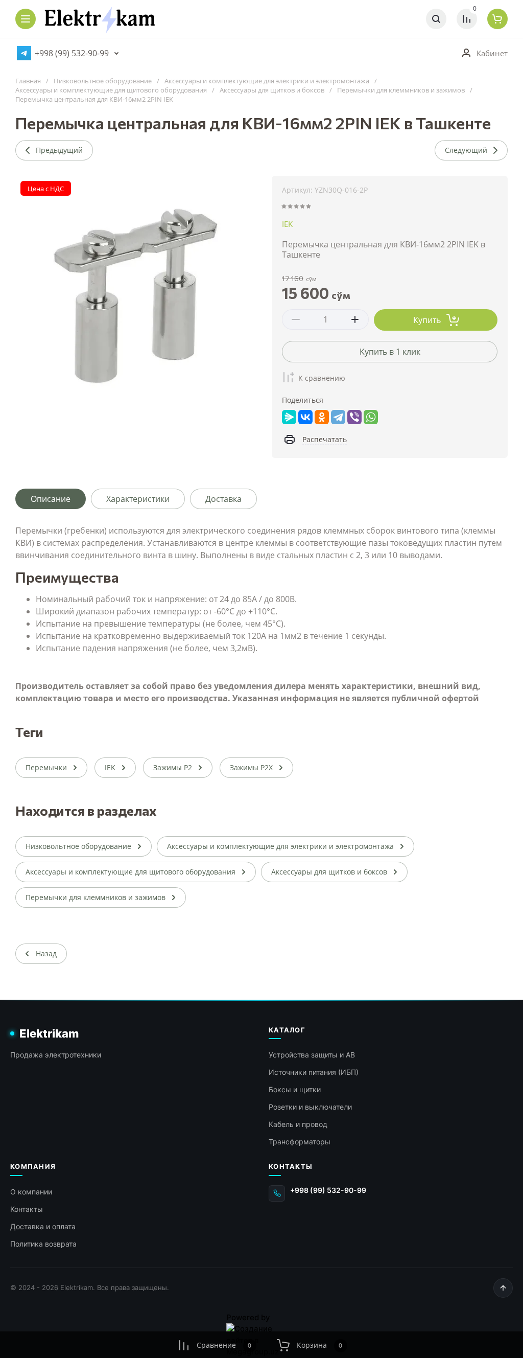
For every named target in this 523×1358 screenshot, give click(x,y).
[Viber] (354, 417)
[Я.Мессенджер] (289, 417)
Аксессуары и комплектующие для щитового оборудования (111, 90)
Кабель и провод (298, 1124)
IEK (287, 224)
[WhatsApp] (371, 417)
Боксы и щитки (295, 1089)
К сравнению (321, 378)
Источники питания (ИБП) (314, 1072)
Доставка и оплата (43, 1226)
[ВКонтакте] (305, 417)
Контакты (26, 1209)
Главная (28, 81)
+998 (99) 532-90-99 (72, 53)
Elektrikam (49, 1033)
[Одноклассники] (322, 417)
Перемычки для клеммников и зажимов (401, 90)
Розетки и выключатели (310, 1106)
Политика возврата (43, 1243)
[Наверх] (503, 1288)
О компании (31, 1191)
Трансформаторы (299, 1141)
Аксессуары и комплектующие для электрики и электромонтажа (266, 81)
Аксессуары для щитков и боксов (272, 90)
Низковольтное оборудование (103, 81)
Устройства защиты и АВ (312, 1054)
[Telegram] (338, 417)
